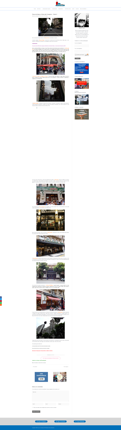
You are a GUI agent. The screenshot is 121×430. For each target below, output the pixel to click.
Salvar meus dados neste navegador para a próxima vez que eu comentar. (44, 407)
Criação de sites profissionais (50, 427)
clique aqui (64, 40)
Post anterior (34, 366)
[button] (40, 8)
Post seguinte (66, 366)
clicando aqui (50, 287)
